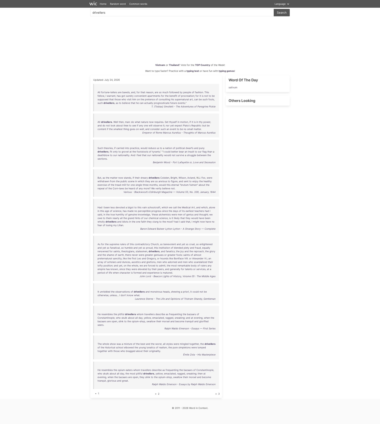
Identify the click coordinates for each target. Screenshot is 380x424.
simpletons (184, 347)
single (139, 184)
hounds (164, 258)
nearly (116, 218)
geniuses (159, 254)
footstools (142, 151)
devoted (120, 207)
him (134, 99)
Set (166, 121)
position (108, 265)
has (119, 95)
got (123, 95)
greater (149, 254)
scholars (112, 262)
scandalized (200, 262)
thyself (173, 121)
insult (191, 151)
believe (126, 102)
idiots (125, 221)
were (209, 177)
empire (101, 269)
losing (109, 225)
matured (167, 272)
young (142, 347)
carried (120, 148)
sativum (233, 87)
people (187, 92)
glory (212, 251)
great (125, 380)
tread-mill (120, 184)
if (190, 121)
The (100, 343)
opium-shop (138, 321)
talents (189, 269)
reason (149, 92)
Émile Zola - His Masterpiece (199, 354)
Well (115, 121)
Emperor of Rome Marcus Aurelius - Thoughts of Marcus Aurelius (179, 132)
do (132, 121)
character (124, 272)
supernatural (182, 99)
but (204, 125)
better (174, 151)
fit (111, 151)
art (191, 99)
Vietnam (160, 64)
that (143, 92)
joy (182, 251)
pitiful (121, 314)
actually (148, 102)
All (99, 92)
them (109, 218)
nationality (123, 155)
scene (131, 181)
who (123, 99)
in (178, 121)
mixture (128, 343)
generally (175, 269)
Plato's (187, 125)
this (169, 184)
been (107, 207)
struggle (191, 155)
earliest (190, 210)
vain (144, 207)
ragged (169, 317)
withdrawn (103, 181)
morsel (166, 321)
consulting (164, 99)
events (181, 102)
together (194, 343)
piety (186, 247)
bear (181, 151)
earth (121, 254)
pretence (150, 99)
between (202, 155)
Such (100, 148)
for (138, 92)
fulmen (193, 184)
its (183, 210)
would (144, 148)
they (147, 181)
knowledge (144, 214)
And (133, 155)
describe (160, 314)
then (121, 121)
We (153, 188)
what (137, 121)
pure (175, 347)
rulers (123, 244)
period (101, 272)
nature (144, 121)
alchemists (165, 214)
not (206, 95)
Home (103, 3)
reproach (199, 251)
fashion (199, 92)
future (173, 102)
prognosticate (162, 102)
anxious (163, 181)
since (165, 210)
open (114, 321)
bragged (130, 351)
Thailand (174, 64)
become (179, 321)
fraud (198, 247)
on (138, 99)
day (140, 317)
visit (129, 99)
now (151, 121)
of (193, 92)
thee (126, 125)
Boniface (179, 258)
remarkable (184, 265)
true (112, 214)
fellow (101, 95)
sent (186, 181)
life (110, 272)
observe (157, 125)
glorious (111, 380)
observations (122, 291)
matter (197, 129)
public (123, 181)
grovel (125, 151)
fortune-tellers (109, 92)
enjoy (195, 181)
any (141, 125)
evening (198, 317)
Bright (174, 177)
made (130, 210)
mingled (184, 343)
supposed (103, 99)
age (107, 210)
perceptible (144, 210)
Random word (118, 3)
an (168, 129)
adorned (172, 262)
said (100, 214)
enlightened (206, 244)
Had (100, 207)
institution (164, 247)
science (117, 210)
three (146, 184)
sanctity (117, 258)
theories (108, 148)
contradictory (142, 244)
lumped (202, 347)
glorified (204, 321)
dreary (144, 177)
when (116, 272)
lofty (100, 265)
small (190, 129)
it (200, 95)
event (173, 129)
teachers (199, 210)
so (160, 92)
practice (134, 148)
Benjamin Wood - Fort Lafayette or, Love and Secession (184, 162)
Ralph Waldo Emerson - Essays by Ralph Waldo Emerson (184, 384)
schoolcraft (154, 207)
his (172, 99)
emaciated (158, 317)
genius (190, 214)
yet (172, 125)
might (196, 221)
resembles (107, 314)
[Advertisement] (190, 41)
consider (155, 129)
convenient (140, 95)
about (119, 125)
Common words (138, 3)
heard (132, 188)
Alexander (198, 258)
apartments (153, 95)
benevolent (169, 244)
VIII (186, 258)
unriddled (105, 291)
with (110, 351)
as (117, 102)
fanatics (170, 251)
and (133, 92)
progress (156, 210)
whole (135, 265)
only (115, 151)
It (98, 291)
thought (203, 214)
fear (100, 225)
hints (137, 218)
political (180, 148)
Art (193, 207)
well (142, 129)
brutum (185, 184)
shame (110, 254)
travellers (149, 314)
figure (174, 181)
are (120, 92)
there (128, 254)
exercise (102, 184)
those (117, 99)
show (113, 343)
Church (155, 244)
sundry (130, 95)
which (141, 181)
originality (154, 351)
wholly (101, 221)
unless (113, 295)
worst (158, 343)
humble (129, 247)
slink (121, 321)
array (100, 262)
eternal (175, 184)
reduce (152, 148)
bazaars (191, 314)
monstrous (156, 291)
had (207, 210)
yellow (147, 317)
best (142, 343)
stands (127, 177)
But (99, 177)
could (167, 151)
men (180, 214)
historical (110, 347)
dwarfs (189, 148)
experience (153, 272)
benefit (173, 95)
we (170, 207)
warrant (111, 95)
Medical (186, 207)
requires (158, 121)
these (155, 214)
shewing (175, 291)
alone (212, 207)
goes (132, 129)
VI (205, 258)
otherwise (103, 295)
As (99, 244)
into (127, 148)
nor (168, 125)
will (150, 125)
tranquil (189, 321)
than (209, 151)
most (169, 221)
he (137, 102)
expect (178, 125)
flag (204, 151)
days (175, 210)
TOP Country (202, 64)
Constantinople (106, 317)
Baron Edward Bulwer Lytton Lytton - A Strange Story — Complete (178, 228)
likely (177, 218)
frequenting (175, 314)
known (114, 269)
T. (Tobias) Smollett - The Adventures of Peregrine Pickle (183, 106)
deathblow (103, 155)
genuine (132, 214)
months (153, 184)
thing (126, 129)
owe (100, 218)
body (194, 265)
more (146, 188)
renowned (103, 251)
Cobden (164, 177)
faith (143, 221)
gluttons (151, 262)
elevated (142, 269)
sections (102, 158)
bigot (131, 207)
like (125, 258)
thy (201, 121)
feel (139, 155)
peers (160, 269)
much (165, 92)
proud (149, 247)
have (201, 218)
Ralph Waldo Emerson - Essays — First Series (190, 328)
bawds (126, 92)
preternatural (105, 258)
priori (186, 291)
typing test (192, 70)
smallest (118, 129)
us (158, 148)
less (112, 207)
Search (282, 12)
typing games (226, 70)
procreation (187, 95)
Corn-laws (118, 188)
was (119, 343)
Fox (203, 177)
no (185, 129)
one (146, 125)
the (167, 95)
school (119, 347)
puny (202, 148)
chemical (154, 218)
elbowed (129, 347)
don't (123, 295)
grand (131, 218)
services (201, 269)
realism (163, 347)
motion (184, 121)
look (113, 125)
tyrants (156, 151)
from (112, 181)
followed (174, 92)
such (205, 99)
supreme (114, 244)
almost (197, 254)
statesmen (141, 251)
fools (211, 99)
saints (116, 251)
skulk (124, 317)
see (134, 125)
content (102, 129)
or (165, 254)
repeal (101, 188)
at (130, 151)
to (210, 95)
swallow (151, 321)
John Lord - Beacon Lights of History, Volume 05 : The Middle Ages (178, 276)
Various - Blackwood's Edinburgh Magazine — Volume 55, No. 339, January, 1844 (170, 191)
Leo (139, 258)
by (181, 92)
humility (120, 214)
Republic (196, 125)
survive (180, 155)
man (127, 121)
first (134, 258)
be (213, 95)
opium (121, 370)
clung (155, 221)
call (175, 207)
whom (140, 314)
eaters (129, 370)
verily (158, 188)
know (130, 295)
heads (166, 291)
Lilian (120, 225)
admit (162, 265)
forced (151, 265)
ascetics (136, 262)
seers (100, 324)
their (137, 177)
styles (169, 343)
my (115, 225)
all (121, 218)
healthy (208, 181)
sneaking (180, 317)
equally (206, 247)
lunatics (151, 347)
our (200, 151)
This (206, 92)
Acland (191, 177)
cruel (192, 244)
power (206, 121)
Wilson (182, 177)
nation (168, 148)
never (135, 254)
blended (178, 247)
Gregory (151, 258)
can (196, 99)
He (99, 314)
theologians (127, 251)
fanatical (115, 247)
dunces (126, 262)
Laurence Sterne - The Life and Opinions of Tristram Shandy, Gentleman (175, 298)
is (203, 95)
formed (137, 272)
